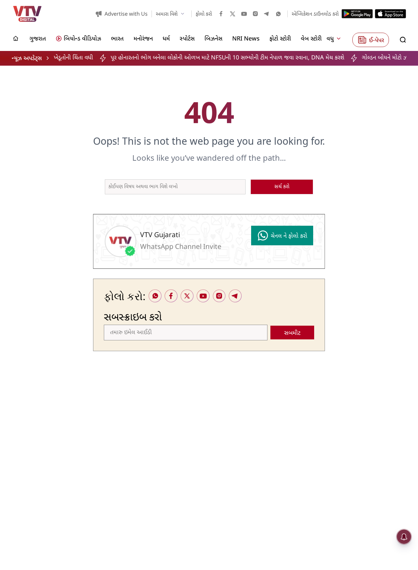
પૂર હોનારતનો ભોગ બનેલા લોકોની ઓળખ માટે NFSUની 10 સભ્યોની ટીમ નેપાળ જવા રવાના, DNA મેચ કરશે (203, 58)
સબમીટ (292, 333)
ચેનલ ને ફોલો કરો (289, 236)
